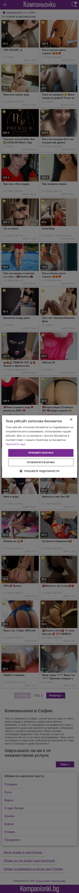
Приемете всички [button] (40, 453)
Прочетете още (15, 444)
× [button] (71, 419)
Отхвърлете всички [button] (41, 462)
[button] (40, 471)
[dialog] (39, 446)
